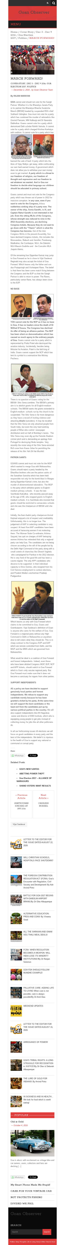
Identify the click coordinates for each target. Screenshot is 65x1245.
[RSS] (47, 3)
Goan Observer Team (43, 90)
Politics (22, 38)
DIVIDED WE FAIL (22, 1203)
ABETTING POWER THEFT (31, 773)
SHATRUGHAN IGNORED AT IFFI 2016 (21, 806)
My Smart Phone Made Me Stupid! (30, 1184)
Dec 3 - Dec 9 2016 (36, 83)
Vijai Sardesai (19, 824)
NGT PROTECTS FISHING (26, 1197)
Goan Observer (34, 12)
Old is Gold (17, 1121)
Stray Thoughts (21, 1242)
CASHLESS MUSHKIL (43, 804)
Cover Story (27, 32)
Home (14, 32)
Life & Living (31, 1242)
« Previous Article (21, 797)
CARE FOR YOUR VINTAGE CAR (31, 1191)
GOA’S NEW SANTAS (29, 769)
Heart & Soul (50, 1242)
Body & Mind (40, 1242)
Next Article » (43, 797)
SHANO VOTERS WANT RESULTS (35, 786)
